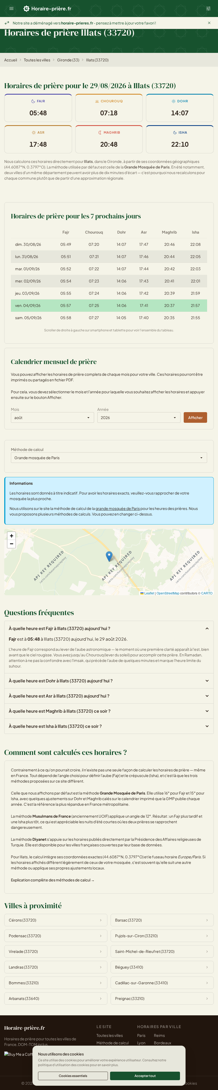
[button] (11, 8)
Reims (159, 1035)
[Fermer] (209, 23)
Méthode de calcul (113, 1042)
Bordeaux (162, 1042)
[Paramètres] (208, 8)
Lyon (141, 1042)
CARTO (206, 593)
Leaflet (149, 593)
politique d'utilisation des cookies (63, 1065)
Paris (141, 1035)
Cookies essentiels (73, 1076)
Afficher (195, 417)
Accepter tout (145, 1076)
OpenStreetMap (168, 593)
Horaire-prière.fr (51, 8)
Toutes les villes (37, 59)
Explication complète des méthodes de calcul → (53, 879)
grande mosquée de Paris (117, 508)
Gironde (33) (68, 59)
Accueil (10, 59)
